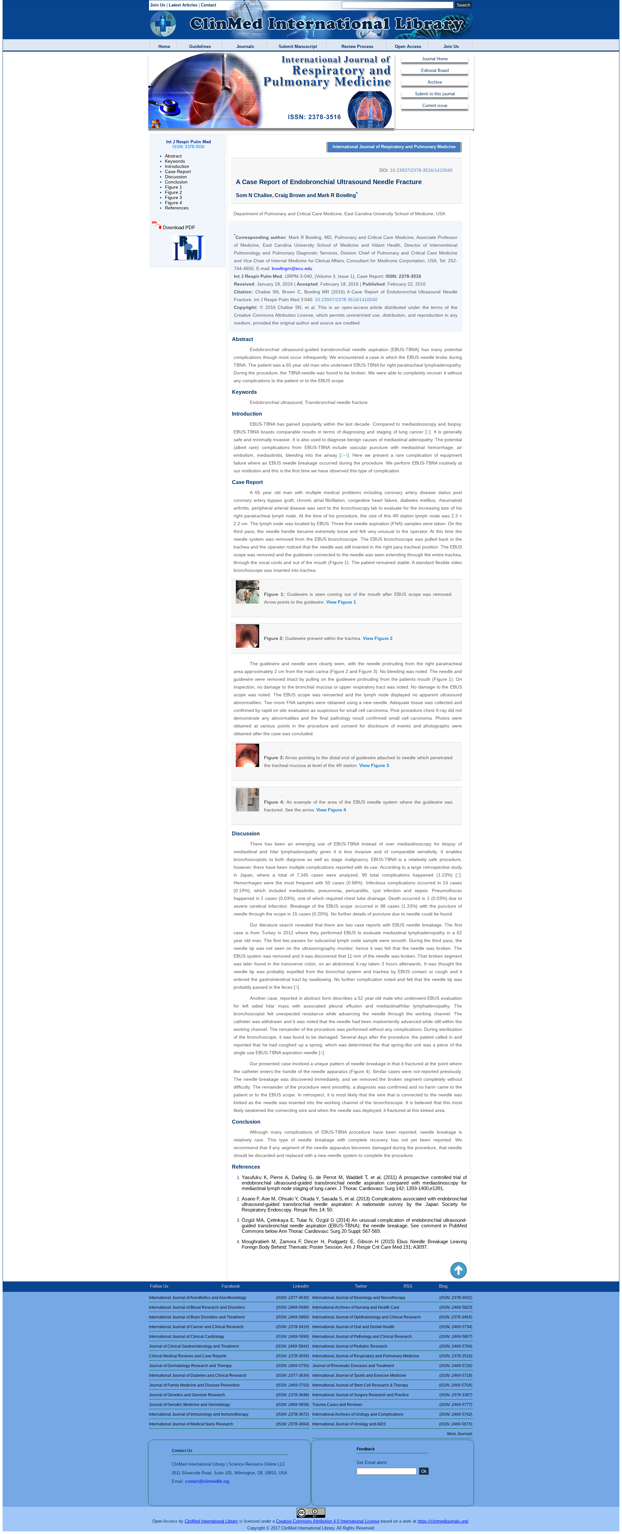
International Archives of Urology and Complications (357, 1414)
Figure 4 (173, 202)
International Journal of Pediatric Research (349, 1346)
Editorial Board (435, 70)
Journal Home (435, 58)
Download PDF (178, 227)
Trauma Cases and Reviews (337, 1404)
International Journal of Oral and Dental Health (353, 1327)
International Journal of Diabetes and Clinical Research (198, 1375)
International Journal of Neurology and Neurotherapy (358, 1297)
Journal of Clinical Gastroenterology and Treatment (194, 1346)
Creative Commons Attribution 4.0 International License (327, 1521)
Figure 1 (173, 187)
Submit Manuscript (296, 46)
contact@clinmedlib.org (207, 1481)
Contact (208, 5)
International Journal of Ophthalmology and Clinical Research (366, 1317)
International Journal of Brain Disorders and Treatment (197, 1317)
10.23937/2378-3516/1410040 (421, 170)
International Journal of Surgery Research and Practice (360, 1395)
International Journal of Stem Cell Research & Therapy (360, 1385)
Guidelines (199, 46)
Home (163, 46)
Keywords (175, 161)
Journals (244, 46)
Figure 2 (173, 192)
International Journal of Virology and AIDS (349, 1424)
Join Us (157, 5)
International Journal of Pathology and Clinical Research (362, 1336)
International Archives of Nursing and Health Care (355, 1307)
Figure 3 (173, 197)
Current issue (434, 105)
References (177, 207)
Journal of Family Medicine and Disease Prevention (194, 1385)
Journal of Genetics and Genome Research (187, 1395)
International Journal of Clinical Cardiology (186, 1336)
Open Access (406, 46)
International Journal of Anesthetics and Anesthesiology (197, 1297)
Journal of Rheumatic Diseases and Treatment (353, 1365)
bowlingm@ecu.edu (292, 268)
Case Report (178, 171)
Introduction (177, 166)
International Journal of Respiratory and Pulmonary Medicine (394, 146)
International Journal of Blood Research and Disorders (197, 1307)
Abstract (173, 156)
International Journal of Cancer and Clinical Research (196, 1327)
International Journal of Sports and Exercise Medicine (359, 1375)
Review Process (356, 46)
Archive (435, 82)
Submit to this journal (435, 93)
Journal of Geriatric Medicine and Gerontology (189, 1404)
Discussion (176, 176)
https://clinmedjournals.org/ (443, 1521)
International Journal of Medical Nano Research (191, 1424)
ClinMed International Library (211, 1521)
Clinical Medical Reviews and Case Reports (187, 1356)
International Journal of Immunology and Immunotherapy (198, 1414)
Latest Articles (183, 5)
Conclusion (176, 181)
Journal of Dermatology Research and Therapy (190, 1365)
